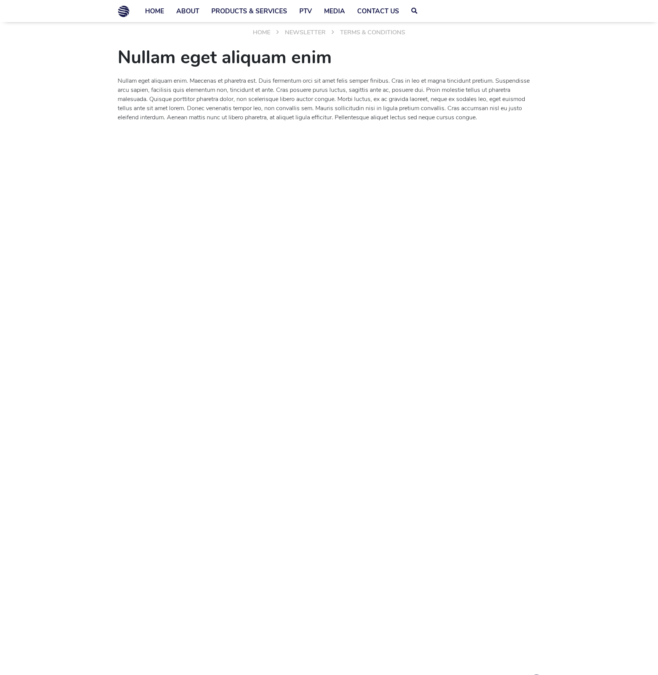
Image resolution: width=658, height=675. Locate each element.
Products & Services (249, 10)
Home (154, 10)
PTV (305, 10)
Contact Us (378, 10)
